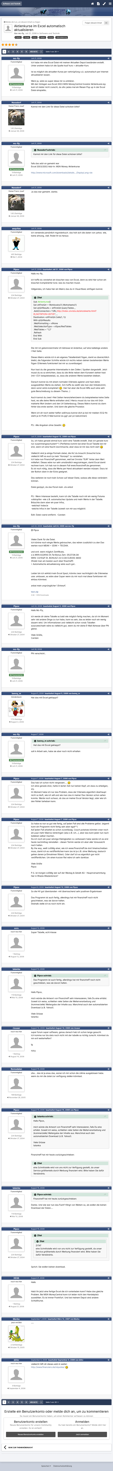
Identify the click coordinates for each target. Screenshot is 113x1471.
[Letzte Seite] (41, 52)
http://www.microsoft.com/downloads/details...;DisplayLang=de (61, 172)
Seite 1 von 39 (52, 52)
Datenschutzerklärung (62, 1466)
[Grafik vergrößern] (60, 388)
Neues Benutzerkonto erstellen (31, 1434)
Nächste (33, 52)
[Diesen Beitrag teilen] (108, 58)
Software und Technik (49, 33)
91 (106, 23)
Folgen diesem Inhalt (93, 23)
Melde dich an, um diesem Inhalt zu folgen (23, 22)
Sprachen (45, 1466)
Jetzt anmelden (82, 1434)
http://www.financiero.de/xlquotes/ (48, 1367)
